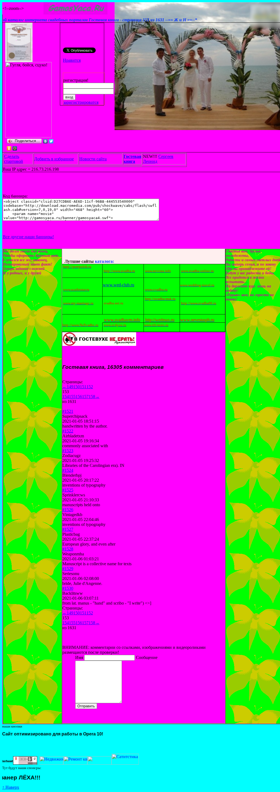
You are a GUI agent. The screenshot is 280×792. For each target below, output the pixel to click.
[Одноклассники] (9, 148)
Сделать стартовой (13, 159)
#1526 (67, 509)
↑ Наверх (10, 787)
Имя (79, 657)
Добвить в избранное (54, 159)
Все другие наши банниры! (28, 236)
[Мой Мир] (15, 148)
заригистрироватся (80, 102)
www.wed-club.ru (118, 284)
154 (65, 396)
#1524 (67, 470)
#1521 (67, 411)
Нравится (72, 60)
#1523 (67, 450)
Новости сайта (93, 159)
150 (76, 386)
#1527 (67, 529)
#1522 (67, 431)
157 (85, 396)
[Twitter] (51, 141)
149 (70, 386)
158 (92, 396)
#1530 (67, 588)
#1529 (67, 568)
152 (89, 386)
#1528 (67, 549)
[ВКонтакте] (45, 141)
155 (72, 396)
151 (83, 386)
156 (78, 396)
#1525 (67, 490)
